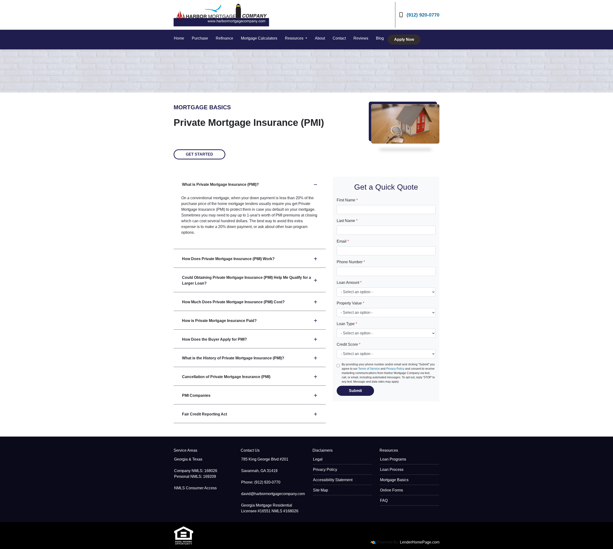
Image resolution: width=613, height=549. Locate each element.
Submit (355, 391)
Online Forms (391, 490)
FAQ (384, 500)
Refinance (224, 38)
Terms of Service (369, 368)
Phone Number (351, 262)
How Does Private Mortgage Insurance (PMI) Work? (228, 259)
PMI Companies (196, 395)
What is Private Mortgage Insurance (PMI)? (220, 184)
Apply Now (404, 39)
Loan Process (391, 469)
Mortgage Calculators (259, 38)
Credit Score (348, 344)
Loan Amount (349, 282)
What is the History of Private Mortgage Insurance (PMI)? (233, 358)
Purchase (200, 38)
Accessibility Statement (332, 480)
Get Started (199, 154)
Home (179, 38)
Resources (294, 38)
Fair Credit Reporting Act (204, 414)
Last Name (347, 221)
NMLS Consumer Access (195, 488)
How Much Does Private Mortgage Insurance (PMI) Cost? (233, 302)
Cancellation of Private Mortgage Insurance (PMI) (226, 377)
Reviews (360, 38)
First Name (347, 200)
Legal (318, 459)
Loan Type (347, 324)
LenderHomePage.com (419, 542)
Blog (380, 38)
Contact (339, 38)
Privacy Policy (395, 368)
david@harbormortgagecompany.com (273, 494)
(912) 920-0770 (423, 15)
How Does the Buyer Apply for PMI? (214, 339)
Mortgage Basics (394, 480)
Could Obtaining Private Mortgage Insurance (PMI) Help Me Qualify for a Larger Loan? (246, 280)
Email (343, 241)
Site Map (320, 490)
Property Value (350, 303)
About (320, 38)
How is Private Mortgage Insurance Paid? (219, 321)
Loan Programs (393, 459)
